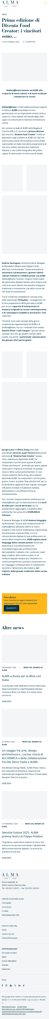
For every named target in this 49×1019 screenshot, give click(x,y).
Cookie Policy (22, 1007)
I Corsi (5, 911)
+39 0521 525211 (12, 888)
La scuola (6, 907)
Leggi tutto (6, 701)
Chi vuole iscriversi (9, 953)
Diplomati (6, 969)
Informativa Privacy (9, 1007)
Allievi (4, 957)
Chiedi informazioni (9, 938)
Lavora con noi (8, 934)
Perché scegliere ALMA (13, 899)
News (4, 14)
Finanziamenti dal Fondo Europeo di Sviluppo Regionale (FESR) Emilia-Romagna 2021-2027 (22, 1012)
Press (4, 980)
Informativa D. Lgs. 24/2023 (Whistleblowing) (18, 1009)
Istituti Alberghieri (9, 961)
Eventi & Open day (9, 926)
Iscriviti (11, 608)
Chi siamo (6, 903)
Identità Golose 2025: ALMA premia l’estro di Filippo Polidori (22, 834)
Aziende (5, 965)
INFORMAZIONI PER (10, 915)
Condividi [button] (30, 41)
